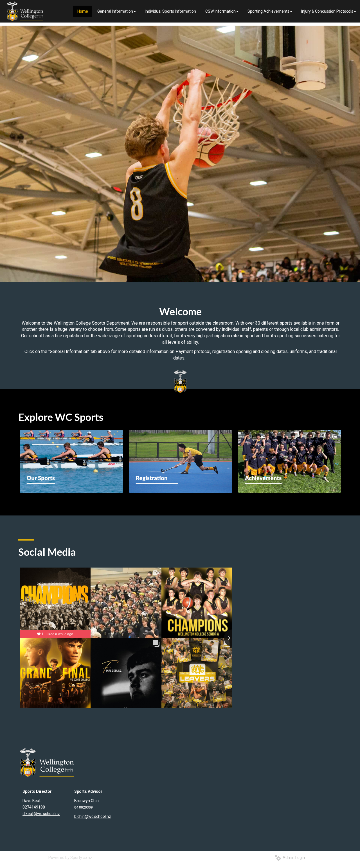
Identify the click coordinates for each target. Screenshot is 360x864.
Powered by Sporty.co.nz (70, 857)
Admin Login (293, 857)
